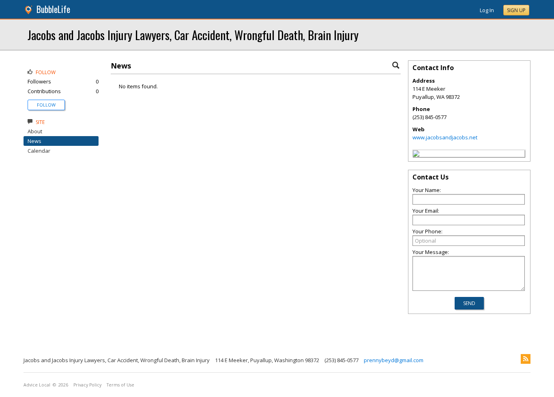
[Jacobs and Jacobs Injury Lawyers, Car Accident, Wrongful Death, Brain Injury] (416, 154)
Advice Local (37, 385)
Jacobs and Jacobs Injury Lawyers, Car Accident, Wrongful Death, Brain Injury (193, 34)
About (35, 131)
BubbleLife (53, 9)
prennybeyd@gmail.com (393, 360)
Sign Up (516, 10)
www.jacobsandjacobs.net (444, 137)
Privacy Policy (87, 385)
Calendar (39, 150)
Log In (487, 10)
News (34, 141)
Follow (46, 105)
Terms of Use (120, 385)
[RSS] (525, 359)
